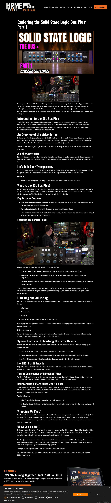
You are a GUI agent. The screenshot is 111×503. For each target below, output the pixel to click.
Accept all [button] (80, 494)
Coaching (62, 7)
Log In (90, 7)
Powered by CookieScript (103, 502)
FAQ (85, 7)
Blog (56, 7)
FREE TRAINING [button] (100, 7)
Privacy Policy (28, 494)
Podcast (69, 7)
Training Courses (49, 7)
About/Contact (78, 7)
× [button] (109, 487)
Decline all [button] (97, 494)
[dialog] (55, 494)
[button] (37, 501)
